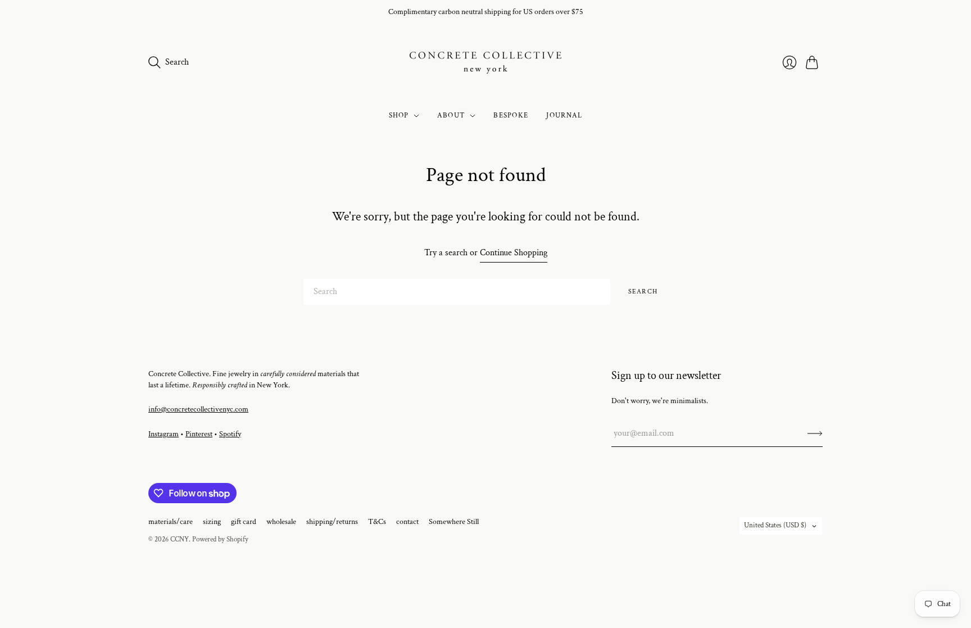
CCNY (179, 539)
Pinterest (198, 434)
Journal (564, 115)
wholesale (281, 522)
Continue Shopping (513, 253)
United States (775, 525)
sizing (212, 522)
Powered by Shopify (220, 539)
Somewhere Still (454, 522)
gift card (243, 522)
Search (642, 291)
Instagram (163, 434)
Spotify (230, 434)
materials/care (170, 522)
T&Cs (377, 522)
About (451, 115)
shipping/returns (332, 522)
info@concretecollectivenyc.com (198, 409)
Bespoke (510, 115)
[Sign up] (815, 433)
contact (407, 522)
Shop (399, 115)
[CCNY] (485, 63)
